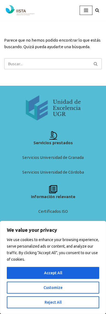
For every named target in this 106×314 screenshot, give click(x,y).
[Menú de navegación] (86, 10)
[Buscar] (97, 10)
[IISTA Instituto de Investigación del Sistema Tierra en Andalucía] (20, 10)
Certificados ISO (53, 211)
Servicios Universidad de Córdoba (53, 172)
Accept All (53, 273)
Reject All (53, 302)
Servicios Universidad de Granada (53, 157)
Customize (53, 287)
